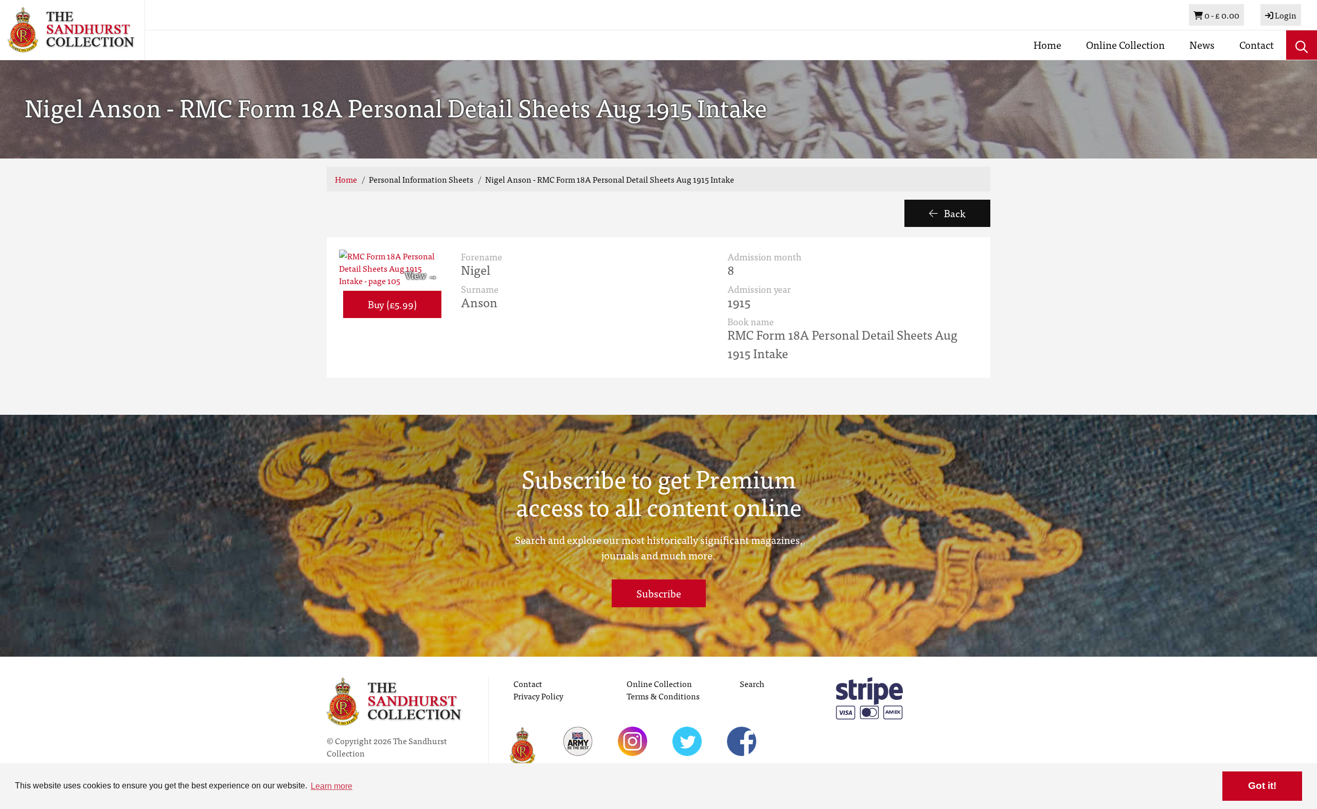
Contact (1256, 44)
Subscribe (658, 593)
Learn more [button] (331, 786)
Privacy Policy (538, 695)
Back (954, 213)
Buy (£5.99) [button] (392, 304)
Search (752, 683)
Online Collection (1125, 44)
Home (1047, 44)
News (1202, 44)
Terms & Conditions (663, 695)
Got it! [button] (1262, 785)
